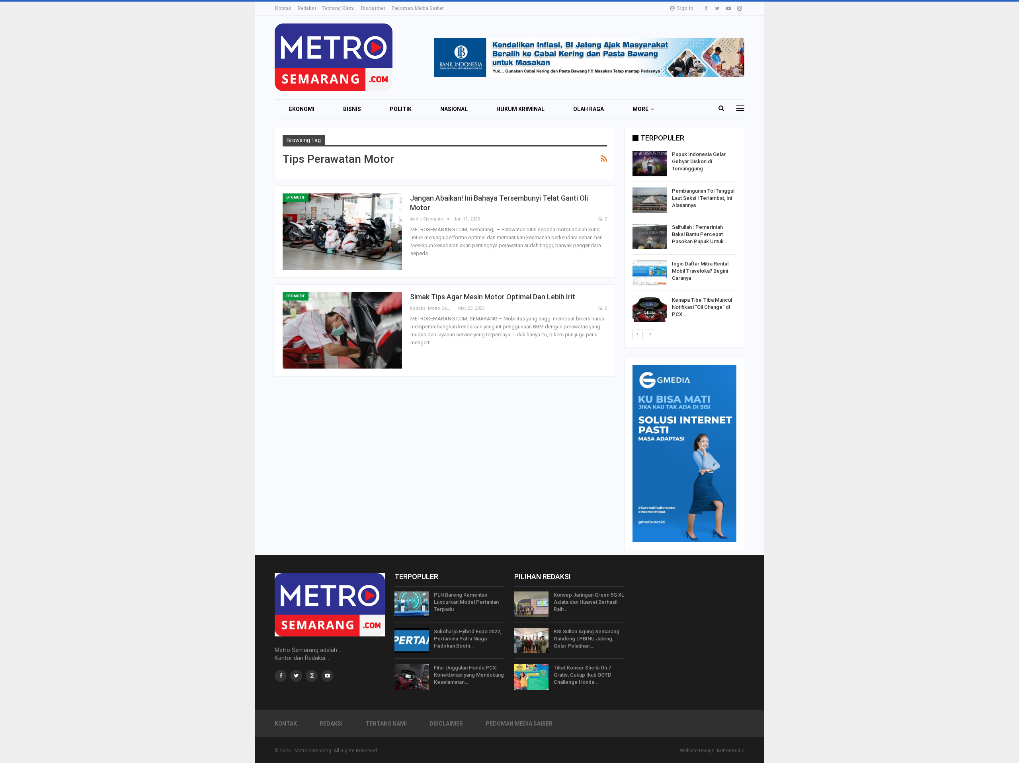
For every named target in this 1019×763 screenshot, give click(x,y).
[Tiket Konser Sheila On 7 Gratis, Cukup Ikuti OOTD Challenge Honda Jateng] (531, 677)
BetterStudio (730, 750)
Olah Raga (588, 109)
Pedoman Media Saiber (417, 8)
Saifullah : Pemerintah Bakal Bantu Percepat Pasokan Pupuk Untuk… (699, 234)
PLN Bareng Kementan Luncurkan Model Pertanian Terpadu (466, 602)
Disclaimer (373, 8)
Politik (401, 109)
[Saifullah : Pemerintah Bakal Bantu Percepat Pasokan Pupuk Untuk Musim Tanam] (649, 236)
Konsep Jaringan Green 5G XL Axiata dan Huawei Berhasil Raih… (589, 602)
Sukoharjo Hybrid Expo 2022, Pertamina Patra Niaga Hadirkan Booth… (467, 638)
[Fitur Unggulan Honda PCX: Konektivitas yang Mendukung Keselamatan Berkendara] (411, 677)
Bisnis (352, 109)
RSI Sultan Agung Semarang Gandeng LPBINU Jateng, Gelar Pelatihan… (586, 638)
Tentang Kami (338, 8)
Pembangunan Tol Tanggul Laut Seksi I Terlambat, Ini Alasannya (703, 198)
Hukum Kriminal (520, 109)
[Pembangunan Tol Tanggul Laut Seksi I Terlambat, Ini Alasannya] (649, 200)
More (640, 109)
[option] (684, 238)
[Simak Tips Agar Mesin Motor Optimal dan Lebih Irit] (342, 330)
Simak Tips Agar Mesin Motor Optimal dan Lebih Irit (492, 297)
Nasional (454, 109)
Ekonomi (301, 109)
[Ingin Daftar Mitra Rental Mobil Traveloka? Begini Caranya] (649, 273)
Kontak (283, 8)
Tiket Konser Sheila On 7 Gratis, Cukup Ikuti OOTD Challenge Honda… (582, 675)
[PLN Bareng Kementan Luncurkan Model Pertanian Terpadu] (411, 604)
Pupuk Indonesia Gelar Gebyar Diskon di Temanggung (699, 161)
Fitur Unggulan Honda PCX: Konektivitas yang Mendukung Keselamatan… (469, 675)
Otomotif (295, 197)
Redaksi (306, 8)
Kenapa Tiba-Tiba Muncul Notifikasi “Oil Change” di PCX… (702, 307)
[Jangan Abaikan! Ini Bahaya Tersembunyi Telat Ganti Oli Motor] (342, 231)
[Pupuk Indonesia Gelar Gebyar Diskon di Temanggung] (649, 163)
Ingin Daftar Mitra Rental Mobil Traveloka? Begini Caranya (700, 271)
